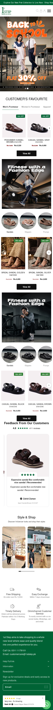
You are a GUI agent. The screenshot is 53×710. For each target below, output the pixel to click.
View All (26, 153)
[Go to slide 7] (33, 571)
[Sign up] (46, 687)
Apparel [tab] (47, 107)
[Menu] (49, 10)
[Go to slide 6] (31, 571)
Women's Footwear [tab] (30, 107)
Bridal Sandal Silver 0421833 (40, 273)
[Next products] (48, 252)
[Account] (44, 10)
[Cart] (41, 10)
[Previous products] (4, 252)
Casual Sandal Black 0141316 (13, 405)
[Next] (49, 128)
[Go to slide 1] (20, 571)
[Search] (37, 10)
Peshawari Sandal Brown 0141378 (14, 141)
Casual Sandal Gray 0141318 (39, 141)
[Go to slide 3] (24, 571)
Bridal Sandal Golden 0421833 (13, 273)
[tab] (25, 88)
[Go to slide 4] (26, 571)
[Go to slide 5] (29, 571)
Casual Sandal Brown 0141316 (40, 405)
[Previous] (3, 128)
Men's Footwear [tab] (10, 107)
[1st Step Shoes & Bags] (26, 54)
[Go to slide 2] (22, 571)
